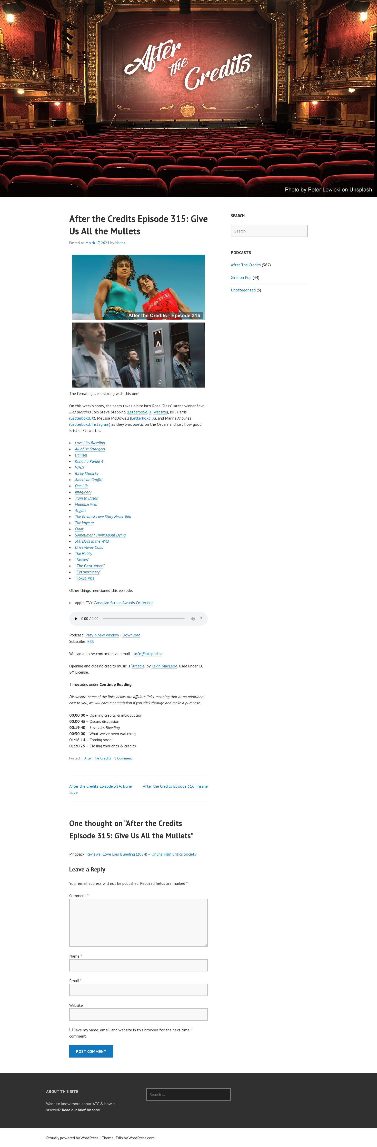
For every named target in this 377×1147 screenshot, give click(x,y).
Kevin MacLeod (164, 665)
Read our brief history (80, 1109)
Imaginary (83, 491)
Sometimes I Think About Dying (100, 534)
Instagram (100, 424)
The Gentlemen (89, 565)
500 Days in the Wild (92, 541)
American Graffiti (88, 479)
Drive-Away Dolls (89, 547)
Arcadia (138, 665)
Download (131, 634)
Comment (78, 895)
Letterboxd (137, 411)
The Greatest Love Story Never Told (103, 516)
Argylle (80, 510)
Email (75, 980)
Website (160, 411)
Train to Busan (86, 498)
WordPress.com (141, 1137)
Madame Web (86, 504)
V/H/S (79, 467)
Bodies (82, 559)
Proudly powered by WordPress (72, 1137)
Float (79, 528)
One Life (81, 485)
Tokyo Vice (85, 578)
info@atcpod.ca (148, 653)
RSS (90, 641)
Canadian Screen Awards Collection (124, 602)
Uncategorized (243, 289)
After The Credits (97, 758)
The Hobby (83, 553)
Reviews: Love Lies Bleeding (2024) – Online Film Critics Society (141, 854)
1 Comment (123, 758)
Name (75, 956)
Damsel (81, 455)
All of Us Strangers (90, 448)
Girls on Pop (241, 277)
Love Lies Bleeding (90, 442)
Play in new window (102, 634)
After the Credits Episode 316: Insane (175, 786)
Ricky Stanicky (86, 473)
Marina (120, 242)
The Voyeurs (84, 522)
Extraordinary (88, 571)
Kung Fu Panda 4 (89, 461)
